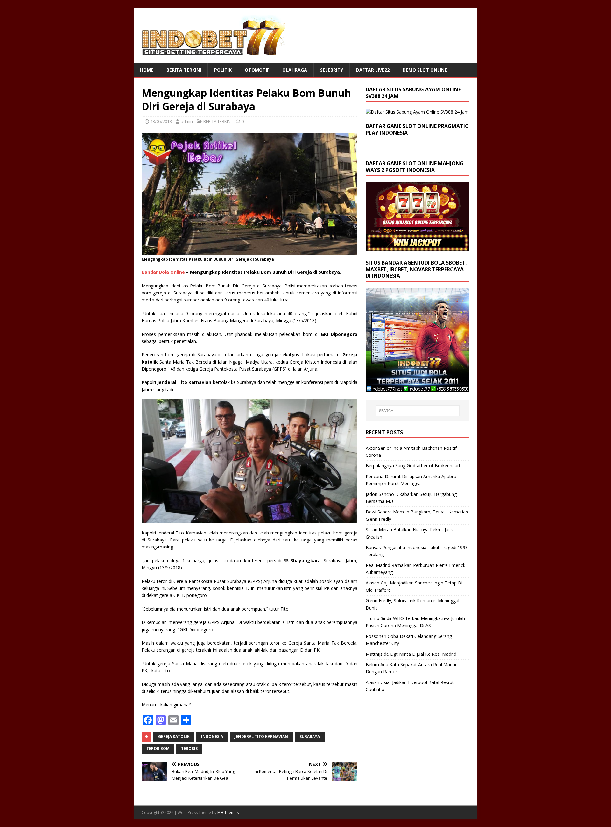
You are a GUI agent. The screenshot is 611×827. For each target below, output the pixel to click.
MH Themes (228, 812)
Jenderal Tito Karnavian (261, 736)
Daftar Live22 (373, 70)
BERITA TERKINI (183, 70)
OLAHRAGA (294, 70)
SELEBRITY (331, 70)
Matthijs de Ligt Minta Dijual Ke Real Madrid (411, 654)
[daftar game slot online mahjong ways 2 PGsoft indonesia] (417, 247)
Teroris (189, 748)
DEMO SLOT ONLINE (425, 70)
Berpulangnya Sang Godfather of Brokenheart (413, 466)
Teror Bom (158, 748)
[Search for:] (417, 410)
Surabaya (309, 736)
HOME (146, 70)
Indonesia (212, 736)
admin (187, 121)
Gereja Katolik (174, 736)
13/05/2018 (161, 121)
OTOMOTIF (257, 70)
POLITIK (223, 70)
